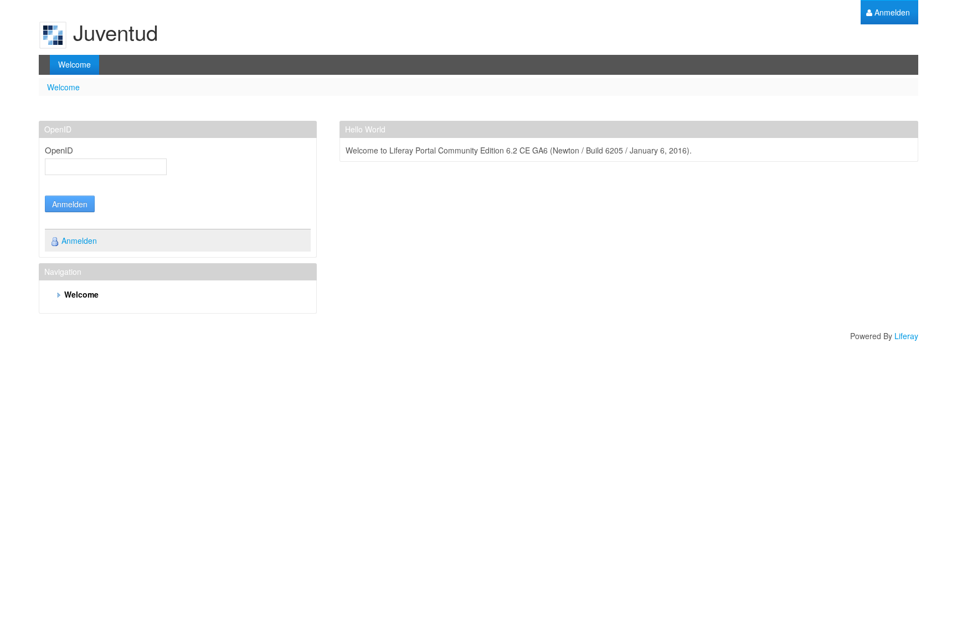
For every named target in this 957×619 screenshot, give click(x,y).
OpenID (59, 150)
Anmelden (70, 203)
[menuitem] (888, 12)
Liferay (906, 335)
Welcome (63, 87)
